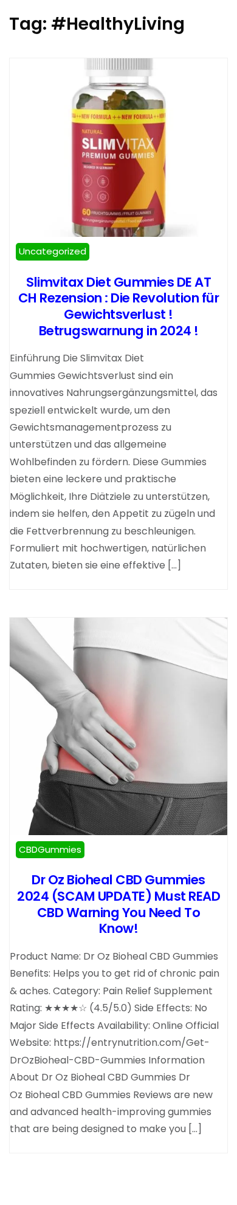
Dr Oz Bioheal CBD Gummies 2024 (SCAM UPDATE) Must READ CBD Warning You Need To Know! (118, 904)
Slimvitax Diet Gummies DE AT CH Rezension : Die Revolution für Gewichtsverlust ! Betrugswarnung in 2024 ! (118, 306)
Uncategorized (52, 251)
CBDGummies (50, 849)
